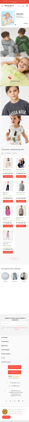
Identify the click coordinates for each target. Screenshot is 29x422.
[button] (11, 24)
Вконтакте (6, 401)
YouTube (14, 401)
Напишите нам (14, 372)
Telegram (10, 401)
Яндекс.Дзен (18, 401)
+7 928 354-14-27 (15, 383)
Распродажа (5, 353)
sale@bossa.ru (15, 386)
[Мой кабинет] (23, 6)
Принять (6, 417)
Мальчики (5, 341)
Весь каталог (27, 149)
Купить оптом (14, 367)
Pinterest (22, 401)
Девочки (4, 345)
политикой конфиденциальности (15, 413)
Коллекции (5, 349)
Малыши (4, 337)
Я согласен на (16, 328)
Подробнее (8, 176)
